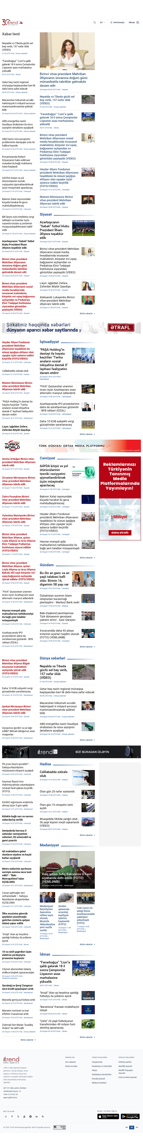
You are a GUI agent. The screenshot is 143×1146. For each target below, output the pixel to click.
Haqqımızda (97, 1062)
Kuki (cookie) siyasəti (128, 1077)
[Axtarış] (94, 22)
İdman (45, 954)
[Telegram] (30, 1116)
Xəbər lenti (11, 34)
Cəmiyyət (47, 458)
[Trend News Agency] (11, 1060)
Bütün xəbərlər (86, 313)
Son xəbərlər (70, 1062)
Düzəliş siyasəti (98, 1079)
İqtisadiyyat (49, 342)
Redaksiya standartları (101, 1074)
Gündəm (47, 565)
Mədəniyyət (49, 845)
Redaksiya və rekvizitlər (102, 1066)
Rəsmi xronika (71, 1066)
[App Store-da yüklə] (108, 1116)
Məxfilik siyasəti (125, 1066)
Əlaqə (94, 1070)
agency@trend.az (10, 1097)
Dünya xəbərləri (52, 658)
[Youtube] (24, 1116)
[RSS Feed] (42, 1116)
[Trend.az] (12, 22)
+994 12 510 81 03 (10, 1094)
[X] (18, 1116)
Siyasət (46, 214)
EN (127, 1127)
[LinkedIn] (36, 1116)
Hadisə (45, 764)
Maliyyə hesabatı (99, 1083)
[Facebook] (12, 1116)
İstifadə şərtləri (125, 1062)
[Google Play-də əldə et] (130, 1116)
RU (137, 1127)
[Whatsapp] (5, 1116)
